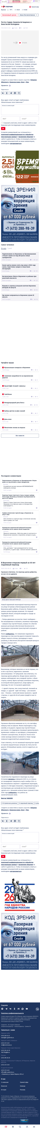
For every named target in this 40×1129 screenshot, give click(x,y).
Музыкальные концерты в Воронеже (17, 367)
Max (27, 82)
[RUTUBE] (18, 1009)
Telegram (33, 80)
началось (11, 779)
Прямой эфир (35, 7)
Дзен (22, 82)
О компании (4, 1082)
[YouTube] (27, 1009)
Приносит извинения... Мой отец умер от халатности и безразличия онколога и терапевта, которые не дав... (19, 534)
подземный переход (26, 803)
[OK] (14, 1009)
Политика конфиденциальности (12, 1013)
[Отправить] (3, 128)
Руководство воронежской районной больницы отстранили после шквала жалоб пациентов (16, 528)
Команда (22, 1086)
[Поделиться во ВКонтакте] (2, 93)
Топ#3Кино (8, 394)
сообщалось (10, 634)
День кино (7, 419)
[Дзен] (2, 1009)
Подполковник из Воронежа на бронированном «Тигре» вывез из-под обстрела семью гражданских (19, 255)
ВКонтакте (5, 82)
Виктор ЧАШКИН (7, 798)
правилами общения (26, 137)
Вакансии (4, 1086)
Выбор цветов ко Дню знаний (14, 411)
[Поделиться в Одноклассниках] (6, 93)
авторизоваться (15, 143)
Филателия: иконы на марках (14, 427)
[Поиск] (20, 1127)
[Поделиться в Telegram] (10, 93)
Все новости (20, 435)
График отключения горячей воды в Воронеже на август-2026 (17, 513)
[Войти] (27, 1127)
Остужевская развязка (10, 803)
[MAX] (23, 1009)
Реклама (22, 1090)
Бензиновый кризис (9, 15)
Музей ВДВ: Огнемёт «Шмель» (15, 386)
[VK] (10, 1009)
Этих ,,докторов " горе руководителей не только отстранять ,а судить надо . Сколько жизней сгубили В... (20, 548)
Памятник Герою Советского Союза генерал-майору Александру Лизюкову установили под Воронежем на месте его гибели (18, 496)
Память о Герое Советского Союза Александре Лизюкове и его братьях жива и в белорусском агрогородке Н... (17, 504)
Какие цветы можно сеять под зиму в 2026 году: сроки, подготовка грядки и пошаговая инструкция (19, 267)
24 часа (3, 248)
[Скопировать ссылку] (19, 93)
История (3, 1090)
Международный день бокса (14, 403)
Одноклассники (14, 82)
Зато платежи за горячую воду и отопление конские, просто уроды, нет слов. (19, 519)
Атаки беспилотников (27, 15)
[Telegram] (6, 1009)
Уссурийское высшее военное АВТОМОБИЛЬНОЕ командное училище (18, 487)
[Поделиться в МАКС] (15, 93)
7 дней (9, 248)
